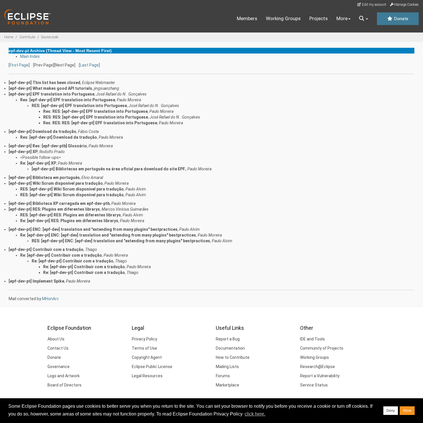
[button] (363, 19)
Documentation (230, 348)
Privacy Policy (144, 339)
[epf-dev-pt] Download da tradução (42, 131)
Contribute (27, 37)
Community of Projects (321, 348)
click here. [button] (255, 413)
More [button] (342, 18)
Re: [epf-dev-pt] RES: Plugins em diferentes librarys (69, 220)
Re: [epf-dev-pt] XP (38, 163)
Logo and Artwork (63, 376)
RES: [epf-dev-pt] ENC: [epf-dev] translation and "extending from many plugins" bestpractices (121, 241)
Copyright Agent (147, 357)
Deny (390, 411)
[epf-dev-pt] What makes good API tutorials (50, 88)
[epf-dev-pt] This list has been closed (44, 82)
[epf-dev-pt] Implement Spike (36, 281)
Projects (318, 18)
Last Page (89, 65)
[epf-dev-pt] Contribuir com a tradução (46, 249)
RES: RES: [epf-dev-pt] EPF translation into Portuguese (95, 117)
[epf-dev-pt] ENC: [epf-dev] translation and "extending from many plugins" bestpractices (93, 229)
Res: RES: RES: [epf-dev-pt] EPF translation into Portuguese (100, 123)
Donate (400, 18)
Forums (223, 376)
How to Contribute (232, 357)
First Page (19, 65)
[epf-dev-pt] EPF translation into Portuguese (51, 94)
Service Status (314, 385)
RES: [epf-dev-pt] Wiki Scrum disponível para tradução (72, 189)
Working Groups (283, 18)
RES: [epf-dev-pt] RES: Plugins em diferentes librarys (70, 215)
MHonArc (50, 298)
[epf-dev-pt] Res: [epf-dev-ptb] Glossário (48, 146)
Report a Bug (228, 339)
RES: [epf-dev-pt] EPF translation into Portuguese (79, 105)
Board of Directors (64, 385)
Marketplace (227, 385)
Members (247, 18)
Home (8, 37)
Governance (58, 366)
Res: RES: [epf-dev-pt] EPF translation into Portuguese (95, 111)
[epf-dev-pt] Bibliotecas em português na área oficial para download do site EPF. (109, 169)
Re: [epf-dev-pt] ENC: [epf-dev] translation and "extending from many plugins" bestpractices (108, 235)
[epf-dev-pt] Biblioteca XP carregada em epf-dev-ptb (59, 203)
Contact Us (57, 348)
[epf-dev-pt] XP (23, 151)
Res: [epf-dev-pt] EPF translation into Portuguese (67, 100)
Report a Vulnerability (320, 376)
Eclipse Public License (152, 366)
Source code (49, 37)
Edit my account (373, 5)
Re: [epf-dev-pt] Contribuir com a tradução (61, 255)
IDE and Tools (312, 339)
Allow (407, 411)
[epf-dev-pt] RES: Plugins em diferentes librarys (54, 209)
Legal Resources (147, 376)
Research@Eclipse (317, 366)
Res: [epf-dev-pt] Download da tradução (58, 137)
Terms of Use (144, 348)
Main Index (30, 56)
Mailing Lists (227, 366)
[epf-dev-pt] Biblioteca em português (44, 177)
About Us (55, 339)
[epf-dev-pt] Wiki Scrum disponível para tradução (56, 183)
